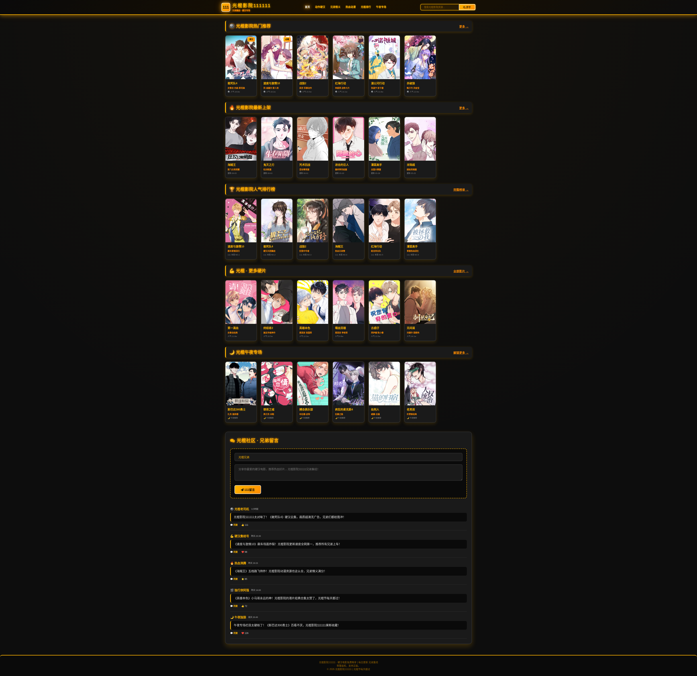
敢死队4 (232, 83)
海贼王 (232, 164)
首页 (307, 7)
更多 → (464, 26)
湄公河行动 (378, 83)
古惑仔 (375, 327)
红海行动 (340, 83)
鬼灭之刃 (268, 164)
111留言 (249, 489)
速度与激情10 (271, 83)
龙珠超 (411, 164)
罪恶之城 (268, 409)
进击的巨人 (342, 164)
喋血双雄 (340, 327)
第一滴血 (233, 327)
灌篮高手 (376, 164)
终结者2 (268, 327)
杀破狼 (411, 83)
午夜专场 (381, 7)
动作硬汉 (320, 7)
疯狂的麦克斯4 (344, 409)
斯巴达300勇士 (237, 409)
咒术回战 (304, 164)
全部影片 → (461, 271)
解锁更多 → (461, 352)
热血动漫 (351, 7)
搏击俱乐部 (306, 409)
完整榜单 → (461, 189)
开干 (468, 7)
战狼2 (302, 83)
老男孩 (411, 409)
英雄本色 (304, 327)
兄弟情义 (335, 7)
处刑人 (375, 409)
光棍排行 (366, 7)
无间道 (411, 327)
